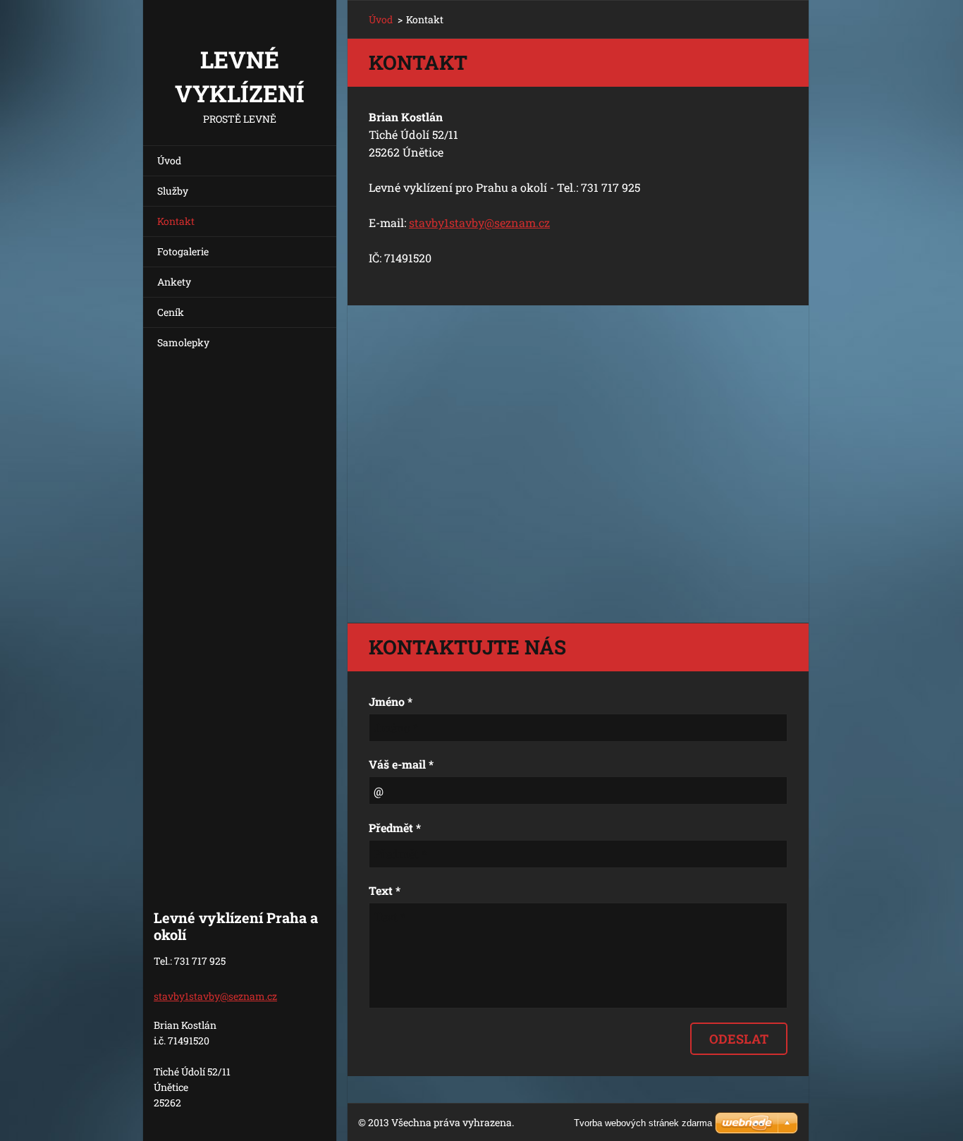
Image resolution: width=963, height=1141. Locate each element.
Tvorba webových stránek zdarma (643, 1123)
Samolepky (183, 342)
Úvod (169, 160)
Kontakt (176, 221)
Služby (172, 190)
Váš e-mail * (401, 764)
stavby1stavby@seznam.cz (479, 222)
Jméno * (390, 701)
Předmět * (395, 827)
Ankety (174, 281)
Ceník (170, 312)
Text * (384, 890)
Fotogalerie (183, 251)
